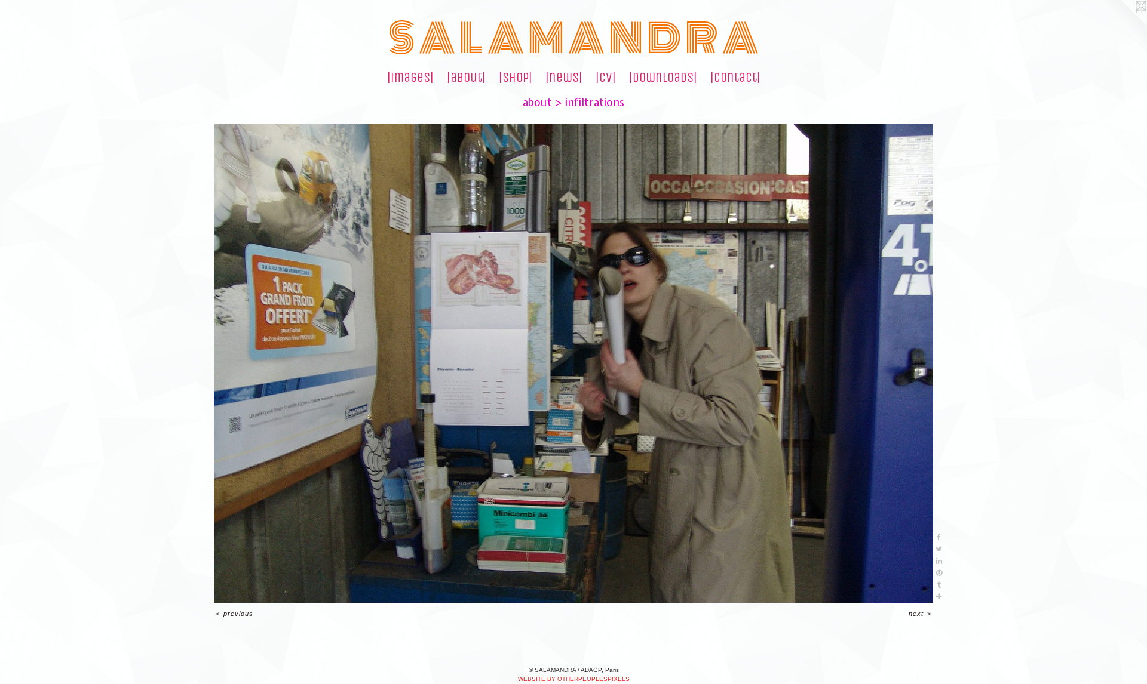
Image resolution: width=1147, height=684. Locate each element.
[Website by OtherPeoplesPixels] (1123, 24)
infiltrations (594, 102)
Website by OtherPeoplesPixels (574, 679)
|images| (410, 77)
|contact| (735, 77)
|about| (466, 77)
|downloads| (663, 77)
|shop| (515, 77)
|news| (563, 77)
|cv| (606, 77)
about (537, 102)
